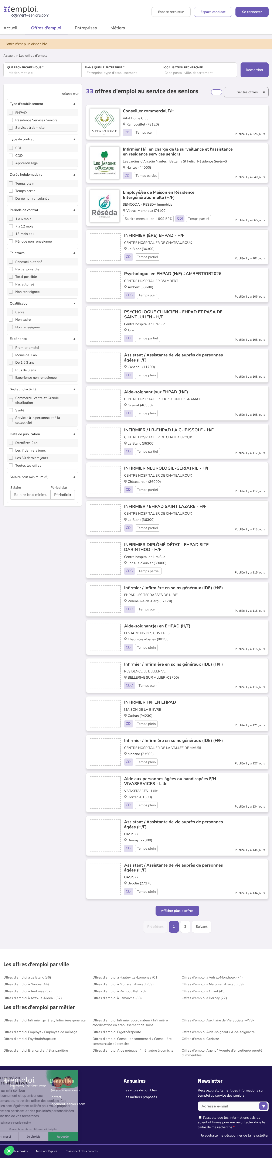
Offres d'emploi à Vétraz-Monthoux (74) (212, 977)
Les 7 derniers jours (30, 450)
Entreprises (86, 28)
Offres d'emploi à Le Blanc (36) (27, 977)
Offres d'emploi (46, 28)
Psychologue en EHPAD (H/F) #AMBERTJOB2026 (172, 274)
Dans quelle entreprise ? (105, 67)
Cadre (19, 312)
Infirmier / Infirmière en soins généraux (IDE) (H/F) (173, 588)
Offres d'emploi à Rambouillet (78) (119, 991)
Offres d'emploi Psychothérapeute (29, 1039)
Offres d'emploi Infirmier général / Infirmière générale (44, 1020)
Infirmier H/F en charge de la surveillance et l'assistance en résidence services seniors (178, 151)
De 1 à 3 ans (24, 362)
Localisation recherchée (183, 67)
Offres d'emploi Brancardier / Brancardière (35, 1050)
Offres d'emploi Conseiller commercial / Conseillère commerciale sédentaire (132, 1041)
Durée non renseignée (32, 198)
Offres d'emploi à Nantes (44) (26, 984)
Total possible (26, 276)
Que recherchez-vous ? (25, 67)
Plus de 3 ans (25, 370)
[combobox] (42, 73)
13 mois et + (25, 234)
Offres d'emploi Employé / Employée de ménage (40, 1032)
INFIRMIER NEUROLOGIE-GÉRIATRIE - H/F (166, 468)
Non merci (19, 1136)
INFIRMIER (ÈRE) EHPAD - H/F (154, 235)
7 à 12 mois (24, 226)
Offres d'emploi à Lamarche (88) (117, 998)
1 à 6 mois (23, 219)
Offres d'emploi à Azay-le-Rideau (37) (32, 998)
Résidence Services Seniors (36, 120)
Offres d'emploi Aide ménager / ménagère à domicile (132, 1050)
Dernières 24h (26, 443)
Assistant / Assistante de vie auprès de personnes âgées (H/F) (173, 357)
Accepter (78, 1136)
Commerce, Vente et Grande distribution (37, 400)
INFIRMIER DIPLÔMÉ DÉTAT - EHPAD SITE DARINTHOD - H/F (166, 547)
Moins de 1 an (26, 355)
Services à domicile (30, 127)
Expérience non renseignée (36, 377)
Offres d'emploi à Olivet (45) (203, 991)
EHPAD (21, 112)
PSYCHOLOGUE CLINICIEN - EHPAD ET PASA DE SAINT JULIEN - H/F (173, 314)
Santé (19, 410)
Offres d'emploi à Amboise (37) (27, 991)
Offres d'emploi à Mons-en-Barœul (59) (123, 984)
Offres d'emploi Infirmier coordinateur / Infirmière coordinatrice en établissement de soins (130, 1022)
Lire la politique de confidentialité (27, 1122)
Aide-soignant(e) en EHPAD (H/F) (157, 626)
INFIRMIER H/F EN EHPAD (150, 702)
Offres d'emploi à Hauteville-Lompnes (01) (125, 977)
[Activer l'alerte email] (216, 92)
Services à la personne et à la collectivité (37, 420)
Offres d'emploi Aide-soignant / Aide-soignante (218, 1032)
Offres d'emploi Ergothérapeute (116, 1032)
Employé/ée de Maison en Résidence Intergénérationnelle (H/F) (158, 194)
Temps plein (24, 183)
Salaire (15, 487)
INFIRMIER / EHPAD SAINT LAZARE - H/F (165, 506)
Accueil (9, 55)
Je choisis (49, 1136)
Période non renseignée (33, 241)
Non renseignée (27, 292)
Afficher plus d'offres (177, 910)
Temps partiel (26, 191)
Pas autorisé (24, 284)
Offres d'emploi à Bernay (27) (204, 998)
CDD (19, 155)
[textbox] (42, 73)
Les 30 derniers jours (31, 458)
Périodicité (59, 487)
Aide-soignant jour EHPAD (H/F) (156, 392)
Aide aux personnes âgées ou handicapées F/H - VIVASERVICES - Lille (171, 781)
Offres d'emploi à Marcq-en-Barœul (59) (213, 984)
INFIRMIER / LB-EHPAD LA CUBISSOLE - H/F (169, 430)
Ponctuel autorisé (28, 262)
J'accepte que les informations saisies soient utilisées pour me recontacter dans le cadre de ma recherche (231, 1122)
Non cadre (23, 319)
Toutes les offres (28, 465)
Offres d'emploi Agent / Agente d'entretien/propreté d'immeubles (222, 1053)
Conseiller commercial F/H (148, 111)
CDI (18, 148)
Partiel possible (27, 269)
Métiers (117, 28)
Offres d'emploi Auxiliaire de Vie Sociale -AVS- (218, 1020)
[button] (9, 1151)
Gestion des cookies (15, 1151)
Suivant (201, 926)
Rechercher (254, 70)
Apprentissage (26, 163)
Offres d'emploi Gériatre (200, 1039)
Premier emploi (27, 347)
